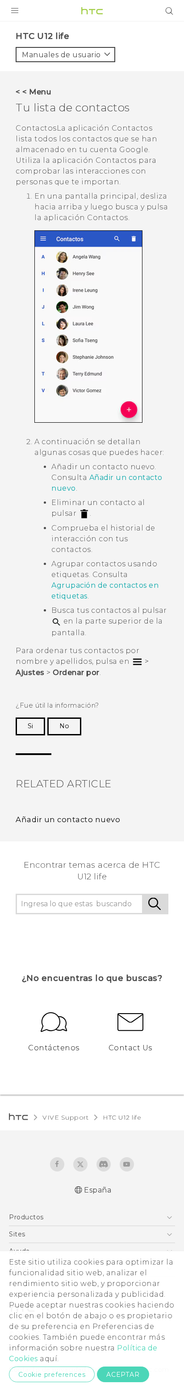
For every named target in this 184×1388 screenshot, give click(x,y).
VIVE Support (65, 1117)
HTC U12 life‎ (122, 1117)
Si (30, 726)
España (97, 1190)
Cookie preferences (51, 1375)
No (64, 726)
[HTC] (92, 10)
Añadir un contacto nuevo (68, 819)
